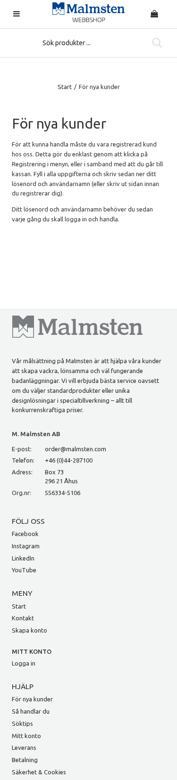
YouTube (24, 570)
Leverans (24, 747)
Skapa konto (29, 630)
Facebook (25, 533)
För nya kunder (32, 699)
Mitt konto (26, 735)
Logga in (23, 663)
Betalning (25, 759)
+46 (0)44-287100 (69, 460)
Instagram (26, 546)
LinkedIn (23, 558)
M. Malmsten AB (36, 434)
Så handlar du (31, 711)
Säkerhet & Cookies (39, 772)
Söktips (22, 723)
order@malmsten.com (75, 449)
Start (65, 86)
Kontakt (23, 618)
